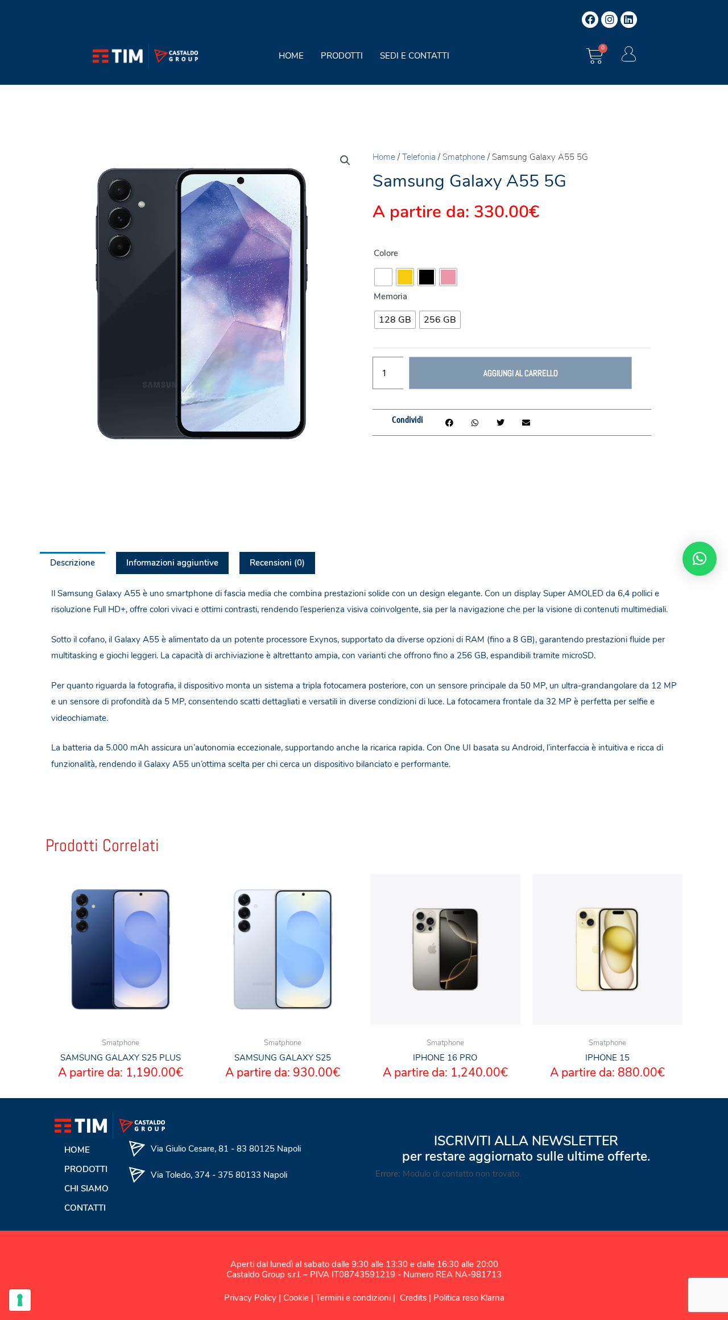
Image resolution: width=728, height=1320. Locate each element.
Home (384, 157)
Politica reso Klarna (468, 1298)
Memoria (390, 296)
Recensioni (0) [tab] (277, 562)
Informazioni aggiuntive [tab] (172, 562)
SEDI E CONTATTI (414, 55)
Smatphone (463, 157)
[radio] (383, 277)
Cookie (296, 1298)
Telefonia (419, 157)
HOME (291, 55)
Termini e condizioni (353, 1298)
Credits (414, 1298)
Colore (386, 253)
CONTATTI (85, 1208)
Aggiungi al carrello (520, 373)
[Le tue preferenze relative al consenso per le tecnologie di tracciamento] (20, 1300)
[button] (345, 160)
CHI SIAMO (86, 1188)
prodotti (342, 55)
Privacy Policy (250, 1298)
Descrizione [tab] (72, 562)
